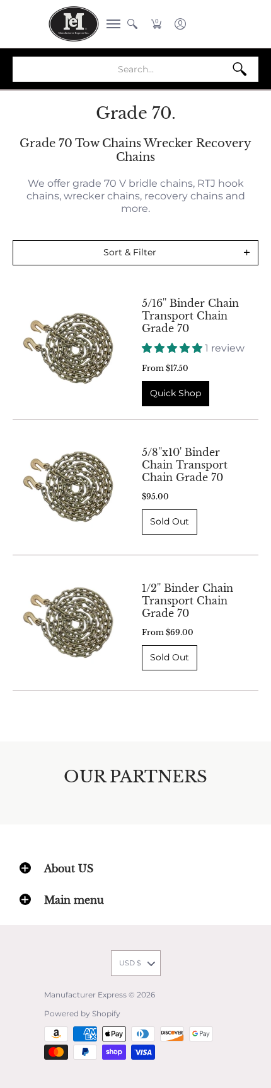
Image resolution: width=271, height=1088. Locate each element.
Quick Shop (175, 393)
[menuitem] (109, 24)
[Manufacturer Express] (74, 24)
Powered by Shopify (82, 1013)
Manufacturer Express (85, 994)
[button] (109, 24)
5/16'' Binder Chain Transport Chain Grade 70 (190, 316)
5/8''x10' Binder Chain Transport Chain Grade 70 (185, 465)
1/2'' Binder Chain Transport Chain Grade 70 (187, 600)
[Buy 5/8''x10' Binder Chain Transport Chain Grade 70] (68, 487)
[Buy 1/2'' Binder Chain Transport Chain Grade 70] (68, 623)
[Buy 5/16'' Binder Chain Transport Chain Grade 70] (68, 348)
